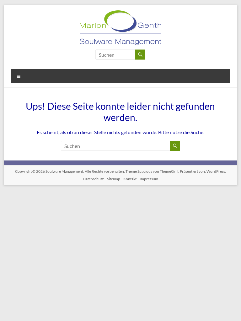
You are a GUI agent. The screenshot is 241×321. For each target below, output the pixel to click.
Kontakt (130, 178)
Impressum (149, 178)
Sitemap (113, 178)
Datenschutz (93, 178)
